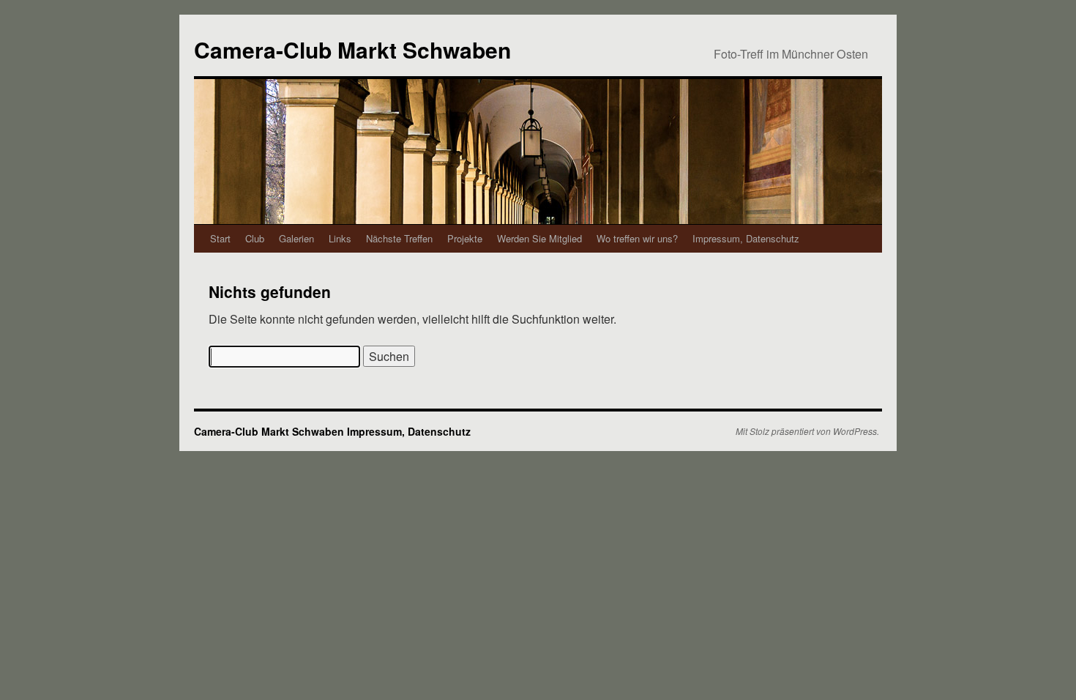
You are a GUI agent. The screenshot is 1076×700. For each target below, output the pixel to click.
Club (254, 238)
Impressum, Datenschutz (745, 238)
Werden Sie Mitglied (539, 238)
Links (340, 238)
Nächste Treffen (399, 238)
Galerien (296, 238)
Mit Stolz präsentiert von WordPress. (807, 431)
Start (220, 238)
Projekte (464, 238)
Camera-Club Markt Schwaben (352, 49)
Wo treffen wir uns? (637, 238)
